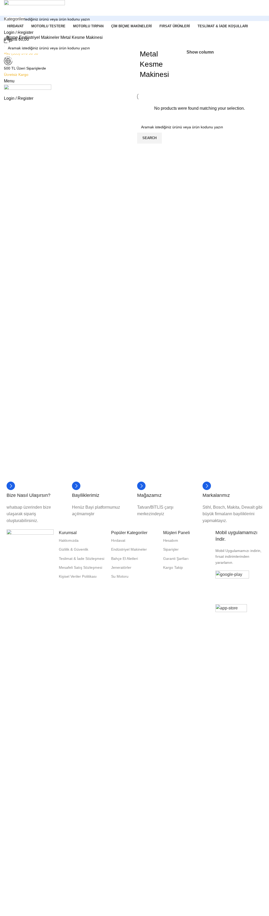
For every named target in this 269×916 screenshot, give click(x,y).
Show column (200, 52)
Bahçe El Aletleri (124, 558)
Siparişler (171, 549)
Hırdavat (118, 540)
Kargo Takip (173, 567)
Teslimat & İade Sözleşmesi (81, 558)
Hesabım (170, 540)
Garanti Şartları (176, 558)
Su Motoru (119, 576)
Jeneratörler (121, 567)
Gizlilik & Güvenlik (73, 549)
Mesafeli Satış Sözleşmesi (80, 567)
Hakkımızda (69, 540)
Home (13, 37)
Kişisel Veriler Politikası (78, 576)
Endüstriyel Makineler (39, 37)
